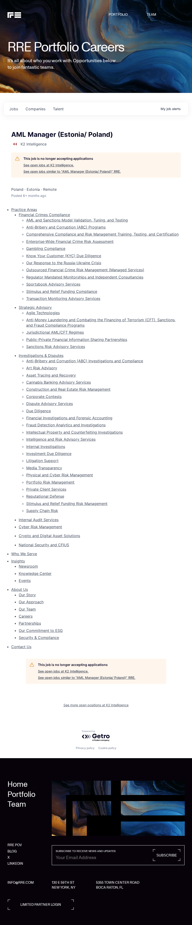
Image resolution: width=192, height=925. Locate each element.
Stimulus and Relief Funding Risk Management (66, 503)
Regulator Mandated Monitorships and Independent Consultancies (84, 277)
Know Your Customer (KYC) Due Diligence (63, 255)
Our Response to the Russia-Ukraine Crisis (63, 262)
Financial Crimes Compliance (44, 214)
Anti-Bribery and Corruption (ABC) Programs (66, 227)
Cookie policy (107, 748)
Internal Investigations (45, 446)
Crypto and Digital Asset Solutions (49, 535)
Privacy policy (85, 748)
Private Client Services (46, 489)
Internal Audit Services (39, 519)
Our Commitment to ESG (41, 630)
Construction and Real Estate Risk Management (68, 389)
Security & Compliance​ (39, 637)
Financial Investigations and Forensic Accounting (69, 418)
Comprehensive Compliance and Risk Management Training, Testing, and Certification (102, 234)
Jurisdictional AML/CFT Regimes (55, 332)
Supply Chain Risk (42, 510)
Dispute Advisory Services (49, 403)
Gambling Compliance (45, 248)
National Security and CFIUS (44, 545)
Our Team (27, 609)
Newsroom (28, 566)
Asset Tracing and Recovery (51, 375)
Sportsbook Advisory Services (53, 284)
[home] (20, 14)
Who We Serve (24, 553)
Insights (18, 561)
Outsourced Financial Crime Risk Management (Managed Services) (85, 270)
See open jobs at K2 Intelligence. (48, 165)
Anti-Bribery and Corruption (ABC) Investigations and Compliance (84, 361)
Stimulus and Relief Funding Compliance (61, 291)
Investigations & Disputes (41, 355)
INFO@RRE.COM (20, 882)
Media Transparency (44, 468)
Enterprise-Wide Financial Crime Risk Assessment (70, 241)
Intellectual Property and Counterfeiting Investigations (74, 432)
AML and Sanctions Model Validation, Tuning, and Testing (77, 220)
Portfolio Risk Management (50, 482)
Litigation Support (42, 460)
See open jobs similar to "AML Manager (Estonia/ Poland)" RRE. (72, 171)
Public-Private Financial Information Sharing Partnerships (76, 339)
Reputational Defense (45, 496)
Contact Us (21, 646)
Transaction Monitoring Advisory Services (63, 298)
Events (25, 580)
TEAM (151, 14)
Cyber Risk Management (40, 526)
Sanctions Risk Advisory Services (55, 346)
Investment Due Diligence (48, 453)
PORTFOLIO (118, 14)
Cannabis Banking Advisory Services (58, 382)
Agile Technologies (43, 312)
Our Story (27, 594)
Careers (26, 616)
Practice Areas (24, 209)
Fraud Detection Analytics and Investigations (66, 425)
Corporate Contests (44, 396)
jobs (13, 109)
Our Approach (31, 602)
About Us (19, 589)
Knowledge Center (35, 573)
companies (35, 109)
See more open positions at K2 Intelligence (96, 705)
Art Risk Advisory (41, 368)
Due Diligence (38, 411)
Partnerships (30, 623)
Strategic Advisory (35, 307)
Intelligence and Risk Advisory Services (61, 439)
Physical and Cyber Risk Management (59, 475)
